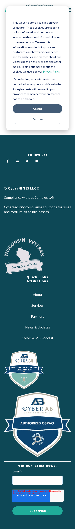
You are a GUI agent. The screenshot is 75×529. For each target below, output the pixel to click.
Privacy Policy (51, 71)
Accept (37, 108)
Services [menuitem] (37, 305)
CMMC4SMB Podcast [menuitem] (37, 338)
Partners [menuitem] (37, 316)
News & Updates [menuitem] (37, 327)
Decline (38, 119)
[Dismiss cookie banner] (61, 15)
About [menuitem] (37, 294)
